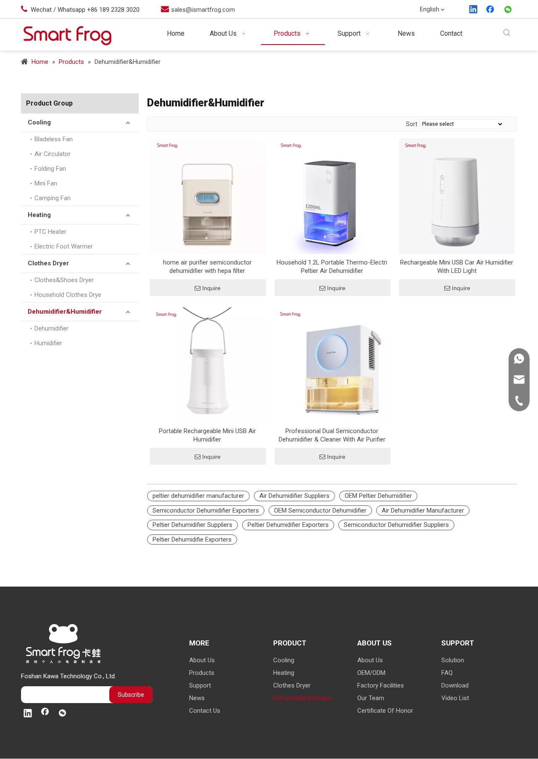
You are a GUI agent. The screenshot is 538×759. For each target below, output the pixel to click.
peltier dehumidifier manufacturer (198, 496)
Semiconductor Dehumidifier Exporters (206, 510)
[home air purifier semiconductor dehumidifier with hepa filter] (207, 195)
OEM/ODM (371, 673)
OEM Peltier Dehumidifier (378, 496)
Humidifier (48, 343)
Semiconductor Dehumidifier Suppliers (396, 525)
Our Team (370, 698)
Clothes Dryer (48, 263)
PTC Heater (50, 231)
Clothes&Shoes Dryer (64, 280)
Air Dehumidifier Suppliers (294, 496)
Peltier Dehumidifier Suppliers (192, 525)
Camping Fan (52, 198)
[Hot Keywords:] (506, 33)
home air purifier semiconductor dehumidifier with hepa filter (207, 267)
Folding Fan (50, 168)
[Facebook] (491, 10)
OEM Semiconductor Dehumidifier (320, 510)
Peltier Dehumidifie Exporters (192, 539)
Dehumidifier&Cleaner (302, 698)
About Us (202, 660)
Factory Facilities (380, 685)
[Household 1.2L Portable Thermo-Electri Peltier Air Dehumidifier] (332, 195)
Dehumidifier (51, 328)
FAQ (447, 673)
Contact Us (204, 710)
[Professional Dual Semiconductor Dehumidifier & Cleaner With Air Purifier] (332, 364)
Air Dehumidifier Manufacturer (423, 510)
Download (455, 685)
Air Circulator (52, 154)
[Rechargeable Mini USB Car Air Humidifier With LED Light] (456, 195)
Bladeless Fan (53, 139)
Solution (452, 660)
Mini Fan (45, 183)
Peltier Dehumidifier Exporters (288, 525)
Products (201, 673)
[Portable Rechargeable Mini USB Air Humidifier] (207, 364)
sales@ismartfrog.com (203, 9)
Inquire (211, 288)
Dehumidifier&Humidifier (65, 311)
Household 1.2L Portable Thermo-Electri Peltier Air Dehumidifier (332, 267)
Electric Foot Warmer (63, 246)
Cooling (39, 122)
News (197, 698)
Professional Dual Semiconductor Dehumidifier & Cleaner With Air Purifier (332, 435)
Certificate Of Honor (385, 710)
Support (200, 685)
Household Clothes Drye (67, 295)
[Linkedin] (473, 10)
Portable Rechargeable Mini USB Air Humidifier (207, 435)
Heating (39, 215)
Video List (455, 698)
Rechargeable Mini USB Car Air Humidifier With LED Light (456, 267)
